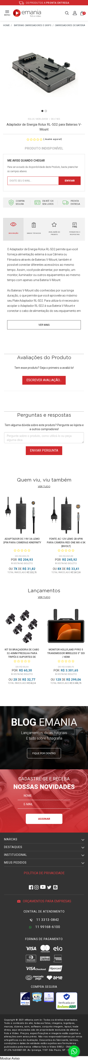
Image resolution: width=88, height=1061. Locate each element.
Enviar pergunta (44, 450)
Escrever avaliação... (44, 380)
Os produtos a (47, 2)
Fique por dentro (44, 753)
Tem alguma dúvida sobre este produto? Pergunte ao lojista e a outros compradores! (44, 427)
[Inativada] (25, 998)
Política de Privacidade (44, 873)
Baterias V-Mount (22, 290)
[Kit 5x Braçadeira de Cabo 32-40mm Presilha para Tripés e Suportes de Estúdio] (22, 627)
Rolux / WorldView (38, 119)
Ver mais (44, 324)
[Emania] (27, 13)
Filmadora (13, 259)
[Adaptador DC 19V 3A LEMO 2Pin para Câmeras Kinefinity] (22, 516)
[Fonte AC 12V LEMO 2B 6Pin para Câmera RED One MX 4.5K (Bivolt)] (66, 516)
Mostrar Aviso (10, 1058)
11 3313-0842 (47, 920)
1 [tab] (42, 111)
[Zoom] (44, 77)
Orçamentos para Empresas (46, 901)
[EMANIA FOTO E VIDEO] (6, 25)
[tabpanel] (44, 77)
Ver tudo (44, 486)
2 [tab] (46, 111)
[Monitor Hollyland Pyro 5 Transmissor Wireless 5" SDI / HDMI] (66, 627)
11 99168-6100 (47, 927)
